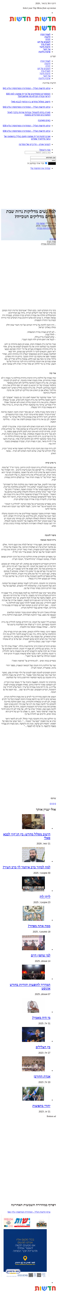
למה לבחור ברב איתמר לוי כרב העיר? (26, 867)
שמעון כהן (40, 223)
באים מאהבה (44, 120)
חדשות (47, 37)
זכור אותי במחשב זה (35, 163)
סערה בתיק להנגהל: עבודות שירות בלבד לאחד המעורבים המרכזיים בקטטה (28, 113)
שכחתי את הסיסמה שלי (40, 168)
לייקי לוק (45, 896)
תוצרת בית (45, 44)
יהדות (48, 39)
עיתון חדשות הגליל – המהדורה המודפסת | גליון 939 (26, 126)
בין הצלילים (43, 1047)
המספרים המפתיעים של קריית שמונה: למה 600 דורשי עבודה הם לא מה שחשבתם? (28, 95)
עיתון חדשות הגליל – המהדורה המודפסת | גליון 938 (26, 131)
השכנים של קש (43, 42)
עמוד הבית (51, 241)
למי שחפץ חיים (40, 955)
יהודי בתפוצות (41, 1106)
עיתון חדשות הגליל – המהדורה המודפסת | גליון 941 (26, 88)
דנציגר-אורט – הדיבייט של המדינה (34, 144)
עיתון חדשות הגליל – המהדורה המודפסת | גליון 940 (26, 107)
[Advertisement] (47, 180)
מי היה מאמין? (41, 1017)
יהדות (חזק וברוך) (44, 228)
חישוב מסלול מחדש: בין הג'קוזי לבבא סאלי (30, 101)
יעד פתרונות (6, 1293)
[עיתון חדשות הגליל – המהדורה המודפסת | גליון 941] (25, 1246)
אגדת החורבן (42, 1076)
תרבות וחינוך (45, 47)
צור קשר (46, 49)
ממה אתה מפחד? (39, 926)
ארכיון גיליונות (44, 52)
